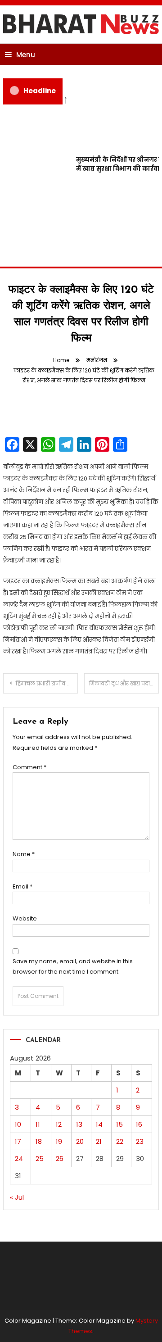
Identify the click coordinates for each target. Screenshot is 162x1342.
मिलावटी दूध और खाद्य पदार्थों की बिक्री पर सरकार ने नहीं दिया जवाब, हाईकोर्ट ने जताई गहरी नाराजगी (124, 683)
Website (25, 918)
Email (22, 886)
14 (99, 1124)
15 (119, 1124)
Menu (25, 54)
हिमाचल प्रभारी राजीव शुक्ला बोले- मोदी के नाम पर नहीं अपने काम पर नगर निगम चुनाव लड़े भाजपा (47, 683)
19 (59, 1141)
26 (59, 1158)
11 (38, 1124)
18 (39, 1141)
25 (40, 1158)
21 (99, 1141)
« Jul (17, 1197)
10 (18, 1124)
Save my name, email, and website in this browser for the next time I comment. (73, 966)
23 (140, 1141)
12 (59, 1124)
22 (119, 1141)
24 (19, 1158)
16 (139, 1124)
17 (18, 1141)
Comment (29, 767)
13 (79, 1124)
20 (80, 1141)
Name (24, 854)
